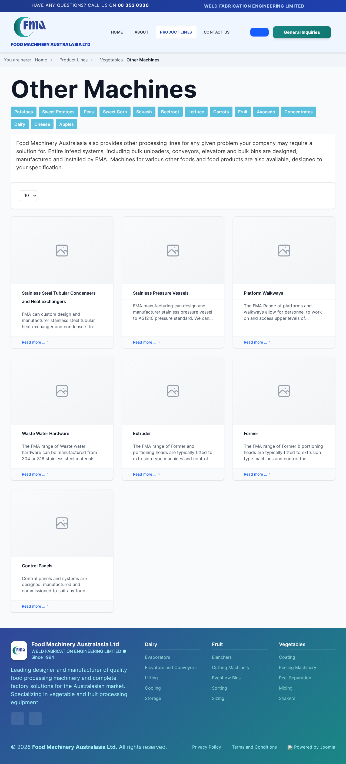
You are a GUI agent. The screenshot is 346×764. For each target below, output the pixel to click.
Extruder (142, 433)
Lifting (151, 677)
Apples (66, 124)
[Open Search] (259, 32)
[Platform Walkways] (284, 250)
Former (251, 433)
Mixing (285, 688)
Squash (144, 111)
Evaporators (157, 657)
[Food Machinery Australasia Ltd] (50, 27)
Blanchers (222, 657)
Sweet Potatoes (58, 111)
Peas (89, 111)
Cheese (42, 124)
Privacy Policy (206, 747)
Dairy (19, 124)
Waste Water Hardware (45, 433)
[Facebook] (320, 6)
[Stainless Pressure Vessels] (173, 250)
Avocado (266, 111)
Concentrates (298, 111)
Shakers (287, 698)
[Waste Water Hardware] (62, 391)
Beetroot (170, 111)
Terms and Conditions (254, 747)
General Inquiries (302, 32)
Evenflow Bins (226, 677)
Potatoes (23, 111)
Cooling (153, 688)
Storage (153, 698)
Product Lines (176, 32)
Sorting (219, 688)
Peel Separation (295, 677)
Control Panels (37, 565)
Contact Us (217, 32)
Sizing (218, 698)
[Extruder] (173, 391)
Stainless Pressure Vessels (161, 293)
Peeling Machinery (297, 667)
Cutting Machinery (230, 667)
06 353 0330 (133, 5)
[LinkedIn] (312, 6)
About (142, 32)
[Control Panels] (62, 523)
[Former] (284, 391)
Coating (287, 657)
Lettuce (196, 111)
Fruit (243, 111)
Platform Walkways (263, 293)
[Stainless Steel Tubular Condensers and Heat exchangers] (62, 250)
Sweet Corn (115, 111)
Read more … (33, 342)
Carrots (221, 111)
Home (117, 32)
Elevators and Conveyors (171, 667)
